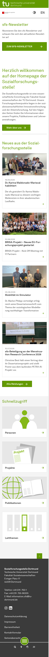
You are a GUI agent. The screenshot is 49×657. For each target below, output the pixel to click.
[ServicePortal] (27, 647)
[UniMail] (34, 647)
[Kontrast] (34, 13)
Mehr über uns (14, 127)
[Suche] (15, 647)
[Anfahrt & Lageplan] (21, 647)
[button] (24, 46)
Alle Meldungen (15, 384)
